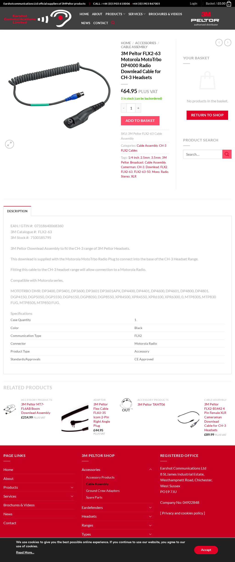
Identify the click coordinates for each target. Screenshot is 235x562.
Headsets (89, 516)
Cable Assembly (134, 47)
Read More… (25, 552)
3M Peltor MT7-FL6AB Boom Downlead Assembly (35, 408)
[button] (193, 3)
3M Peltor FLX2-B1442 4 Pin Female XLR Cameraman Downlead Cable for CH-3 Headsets (215, 417)
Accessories (145, 43)
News (85, 23)
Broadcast (136, 162)
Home (84, 14)
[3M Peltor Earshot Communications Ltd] (38, 18)
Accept (206, 550)
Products (114, 14)
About (97, 14)
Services (136, 14)
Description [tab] (17, 211)
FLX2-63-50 (142, 172)
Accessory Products (100, 477)
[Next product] (219, 42)
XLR (133, 176)
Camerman (128, 167)
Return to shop (207, 115)
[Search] (113, 22)
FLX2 (163, 167)
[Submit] (227, 154)
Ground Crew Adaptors (103, 491)
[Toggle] (72, 487)
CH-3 (140, 167)
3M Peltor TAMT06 (151, 404)
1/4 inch (133, 157)
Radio (164, 172)
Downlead (152, 167)
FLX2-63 (127, 172)
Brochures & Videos (165, 14)
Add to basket (140, 120)
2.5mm (145, 157)
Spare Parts (94, 497)
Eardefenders (92, 507)
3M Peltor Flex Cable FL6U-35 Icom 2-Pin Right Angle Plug (101, 415)
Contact (100, 23)
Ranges (87, 525)
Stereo (125, 176)
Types (86, 534)
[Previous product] (227, 42)
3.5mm (156, 157)
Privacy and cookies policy (182, 513)
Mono (155, 172)
